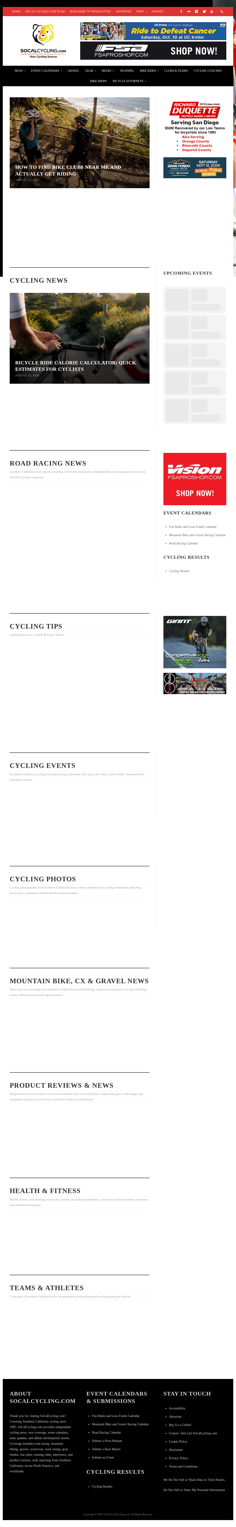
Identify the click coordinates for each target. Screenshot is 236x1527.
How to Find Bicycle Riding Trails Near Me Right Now (78, 695)
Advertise (175, 1416)
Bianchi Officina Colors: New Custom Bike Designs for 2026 (29, 1156)
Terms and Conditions (183, 1466)
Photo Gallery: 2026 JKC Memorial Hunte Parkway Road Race (125, 954)
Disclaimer (176, 1450)
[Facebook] (181, 11)
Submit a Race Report (106, 1449)
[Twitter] (204, 11)
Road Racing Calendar (183, 543)
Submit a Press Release (107, 1441)
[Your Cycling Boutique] (194, 683)
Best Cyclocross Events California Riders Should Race (124, 743)
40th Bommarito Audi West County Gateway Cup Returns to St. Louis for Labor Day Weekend (126, 245)
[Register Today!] (194, 167)
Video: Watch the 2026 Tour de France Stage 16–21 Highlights (78, 1359)
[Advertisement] (198, 784)
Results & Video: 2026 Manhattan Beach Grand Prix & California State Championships (125, 600)
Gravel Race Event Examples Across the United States (125, 1051)
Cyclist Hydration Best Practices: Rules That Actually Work (30, 433)
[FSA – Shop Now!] (153, 50)
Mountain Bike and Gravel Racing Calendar (197, 535)
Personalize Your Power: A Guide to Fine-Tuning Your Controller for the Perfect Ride (79, 1164)
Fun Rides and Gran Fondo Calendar (193, 527)
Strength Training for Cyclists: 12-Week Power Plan (31, 743)
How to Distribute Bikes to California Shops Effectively (124, 691)
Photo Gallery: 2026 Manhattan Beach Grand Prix (76, 596)
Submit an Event (103, 1457)
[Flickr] (188, 11)
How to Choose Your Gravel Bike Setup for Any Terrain (78, 743)
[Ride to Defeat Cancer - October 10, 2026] (153, 31)
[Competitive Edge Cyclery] (194, 642)
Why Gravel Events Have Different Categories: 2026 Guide (30, 1051)
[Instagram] (196, 11)
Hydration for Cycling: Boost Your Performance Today (77, 1063)
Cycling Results (179, 571)
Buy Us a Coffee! (180, 1425)
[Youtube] (211, 11)
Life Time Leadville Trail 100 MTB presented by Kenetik (30, 837)
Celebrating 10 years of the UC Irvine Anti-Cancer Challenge (29, 1251)
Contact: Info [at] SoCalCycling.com (193, 1433)
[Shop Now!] (194, 479)
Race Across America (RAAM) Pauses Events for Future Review (77, 437)
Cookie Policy (178, 1441)
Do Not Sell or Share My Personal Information (194, 1490)
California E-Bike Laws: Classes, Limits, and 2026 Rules (31, 695)
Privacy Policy (178, 1458)
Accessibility (177, 1408)
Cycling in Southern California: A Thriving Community (79, 1266)
